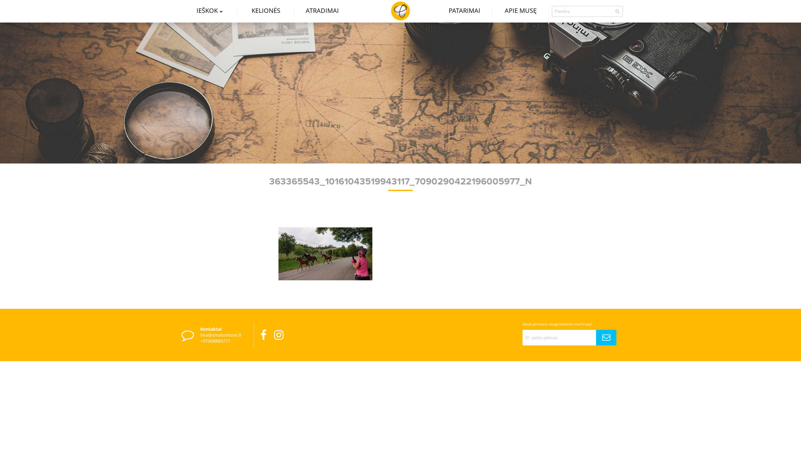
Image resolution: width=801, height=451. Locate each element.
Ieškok (207, 10)
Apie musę (521, 10)
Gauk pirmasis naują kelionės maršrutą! (557, 324)
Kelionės (266, 10)
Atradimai (322, 10)
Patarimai (464, 10)
